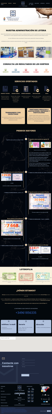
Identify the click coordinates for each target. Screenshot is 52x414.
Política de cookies (4, 402)
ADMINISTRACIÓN (4, 3)
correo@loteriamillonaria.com (19, 404)
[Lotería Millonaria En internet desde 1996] (23, 3)
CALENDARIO (31, 3)
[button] (1, 16)
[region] (26, 16)
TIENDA (2, 4)
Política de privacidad (4, 405)
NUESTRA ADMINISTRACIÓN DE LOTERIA (26, 30)
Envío (2, 388)
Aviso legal (3, 391)
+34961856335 (26, 312)
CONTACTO (48, 3)
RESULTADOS (37, 3)
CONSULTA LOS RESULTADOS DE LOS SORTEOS (26, 64)
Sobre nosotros (3, 396)
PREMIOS (14, 3)
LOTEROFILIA (42, 3)
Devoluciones (3, 399)
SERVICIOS (10, 3)
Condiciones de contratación (6, 394)
